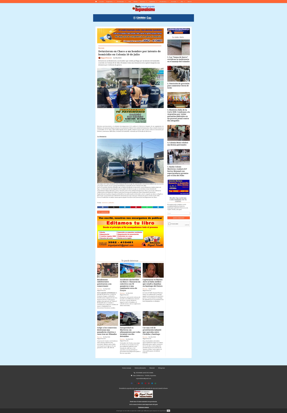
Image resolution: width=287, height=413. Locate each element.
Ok (168, 410)
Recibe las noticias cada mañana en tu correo (143, 86)
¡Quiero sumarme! (143, 103)
